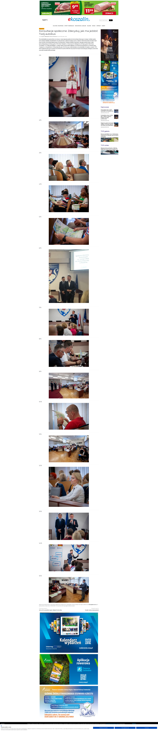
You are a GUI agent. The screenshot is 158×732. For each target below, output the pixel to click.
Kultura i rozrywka (58, 25)
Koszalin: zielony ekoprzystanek (92, 610)
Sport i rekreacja (69, 25)
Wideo (93, 25)
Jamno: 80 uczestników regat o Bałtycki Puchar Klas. (50, 610)
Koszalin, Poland (49, 20)
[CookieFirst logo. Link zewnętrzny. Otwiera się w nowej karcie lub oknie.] (1, 725)
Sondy (103, 25)
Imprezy (98, 25)
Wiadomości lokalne (80, 25)
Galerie (89, 25)
